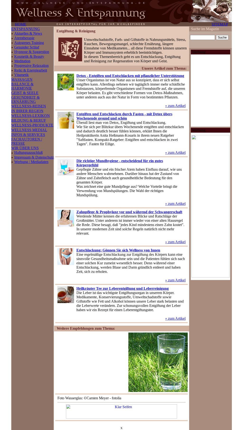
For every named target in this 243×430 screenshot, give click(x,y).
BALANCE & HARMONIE (22, 86)
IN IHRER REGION (27, 111)
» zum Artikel (175, 106)
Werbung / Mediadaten (31, 162)
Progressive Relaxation (31, 65)
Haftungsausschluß (28, 152)
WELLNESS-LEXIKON (30, 116)
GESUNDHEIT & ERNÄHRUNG (25, 99)
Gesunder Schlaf (26, 47)
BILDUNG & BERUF (28, 120)
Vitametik (21, 75)
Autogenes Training (29, 43)
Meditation (22, 61)
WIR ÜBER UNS (25, 148)
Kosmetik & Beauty (29, 56)
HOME (20, 24)
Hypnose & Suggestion (31, 52)
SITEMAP (220, 24)
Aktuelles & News (28, 33)
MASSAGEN (22, 79)
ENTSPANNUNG (25, 29)
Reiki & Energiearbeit (30, 70)
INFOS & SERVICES (28, 135)
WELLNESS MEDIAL (29, 130)
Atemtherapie (24, 38)
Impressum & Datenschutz (34, 157)
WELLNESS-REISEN (28, 106)
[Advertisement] (91, 362)
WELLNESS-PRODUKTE (32, 125)
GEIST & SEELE (24, 93)
